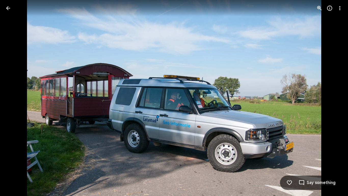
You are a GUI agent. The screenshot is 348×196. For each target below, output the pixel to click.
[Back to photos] (8, 8)
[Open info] (330, 8)
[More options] (340, 8)
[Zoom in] (319, 8)
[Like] (289, 183)
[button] (14, 98)
